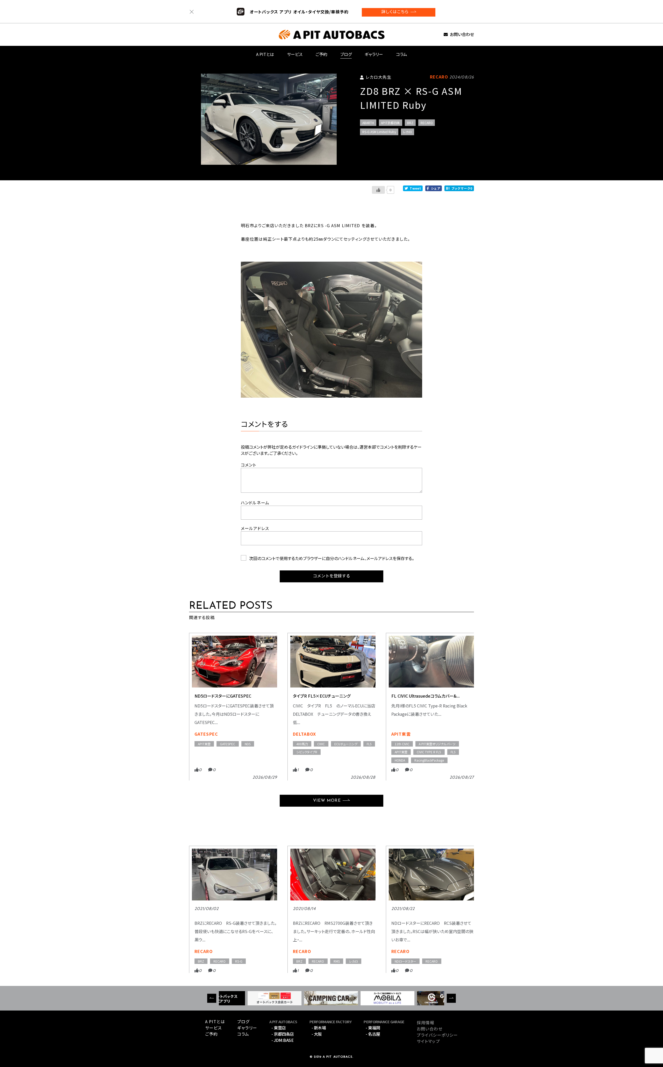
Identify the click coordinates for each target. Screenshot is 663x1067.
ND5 (248, 744)
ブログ (346, 54)
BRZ (410, 122)
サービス (294, 54)
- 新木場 (319, 1028)
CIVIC (321, 744)
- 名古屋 (373, 1034)
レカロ (407, 132)
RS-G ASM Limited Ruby (379, 132)
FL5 (369, 744)
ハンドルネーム (255, 502)
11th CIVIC (402, 744)
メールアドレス (255, 528)
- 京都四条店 (282, 1034)
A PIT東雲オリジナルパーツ (437, 744)
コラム (401, 54)
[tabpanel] (269, 119)
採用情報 (425, 1022)
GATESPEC (206, 734)
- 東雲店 (278, 1028)
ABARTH (368, 122)
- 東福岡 (373, 1028)
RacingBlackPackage (429, 760)
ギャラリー (374, 54)
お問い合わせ (462, 34)
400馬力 (302, 744)
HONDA (400, 760)
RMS (337, 961)
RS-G (238, 961)
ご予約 (321, 54)
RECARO (427, 122)
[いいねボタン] (378, 190)
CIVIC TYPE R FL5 (429, 752)
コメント (248, 465)
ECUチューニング (345, 744)
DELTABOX (304, 734)
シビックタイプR (306, 752)
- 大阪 (317, 1034)
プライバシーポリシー (437, 1035)
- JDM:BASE (282, 1040)
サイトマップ (428, 1041)
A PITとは (265, 54)
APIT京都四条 (390, 122)
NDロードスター (405, 961)
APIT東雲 (204, 744)
